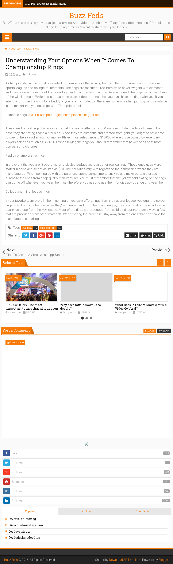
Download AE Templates (125, 559)
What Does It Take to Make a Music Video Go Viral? (140, 306)
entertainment (47, 227)
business (27, 227)
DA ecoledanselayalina (26, 525)
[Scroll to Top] (168, 556)
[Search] (167, 37)
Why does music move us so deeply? (80, 306)
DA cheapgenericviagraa (45, 3)
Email (133, 235)
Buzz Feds (86, 15)
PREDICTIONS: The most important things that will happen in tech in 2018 (31, 308)
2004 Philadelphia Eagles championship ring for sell (64, 115)
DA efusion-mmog (22, 519)
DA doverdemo (20, 531)
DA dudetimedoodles (24, 538)
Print (147, 235)
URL (160, 235)
